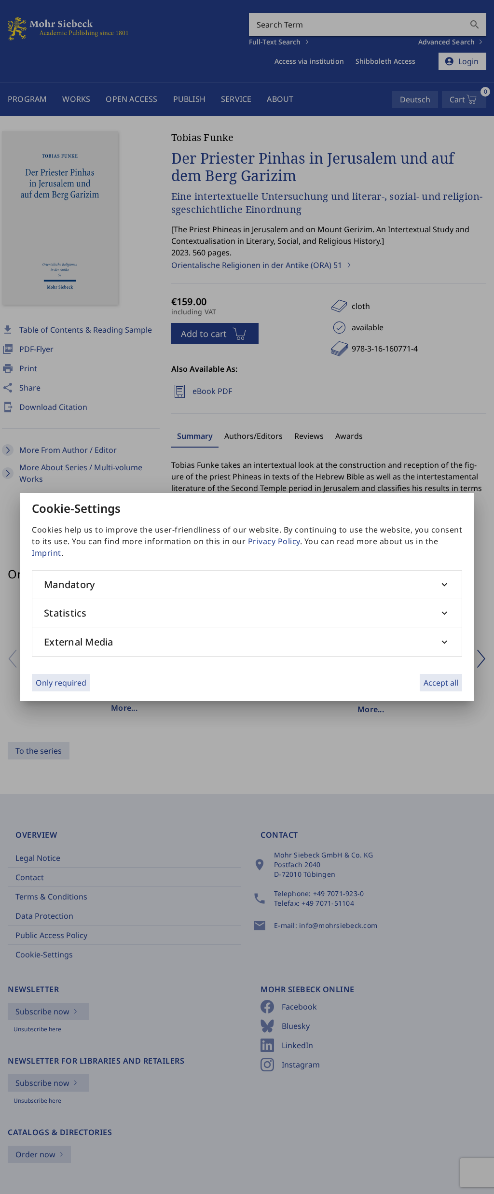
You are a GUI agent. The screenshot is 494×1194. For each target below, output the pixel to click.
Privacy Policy (274, 541)
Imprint (46, 553)
